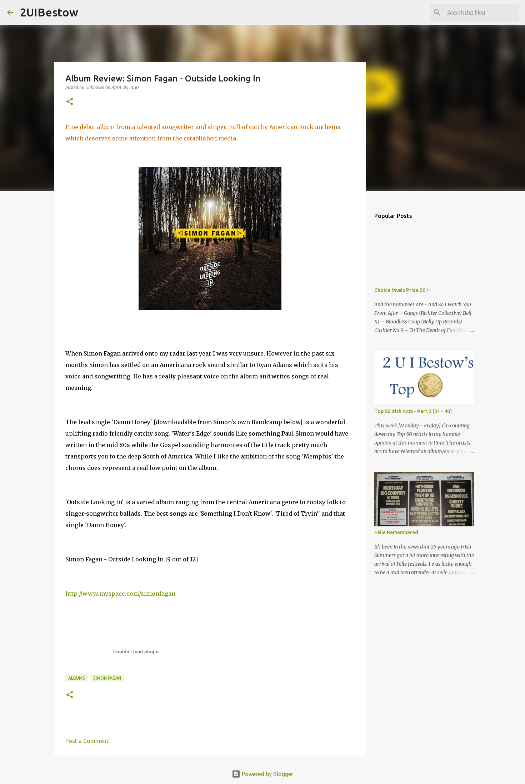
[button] (69, 102)
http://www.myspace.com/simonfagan (120, 593)
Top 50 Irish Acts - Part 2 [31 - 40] (413, 411)
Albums (76, 678)
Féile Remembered (396, 532)
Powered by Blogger (266, 774)
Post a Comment (87, 741)
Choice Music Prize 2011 (402, 290)
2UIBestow (49, 12)
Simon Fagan (107, 678)
